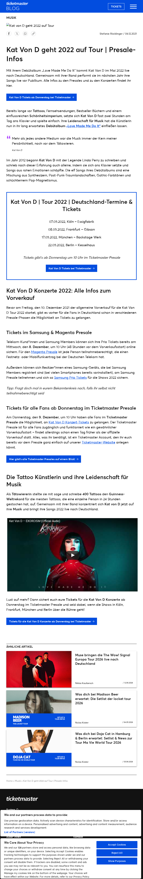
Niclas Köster (81, 722)
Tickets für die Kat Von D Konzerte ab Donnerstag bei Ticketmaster (50, 621)
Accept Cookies (117, 844)
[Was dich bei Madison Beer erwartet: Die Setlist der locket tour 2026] (39, 708)
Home (9, 780)
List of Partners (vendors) (19, 832)
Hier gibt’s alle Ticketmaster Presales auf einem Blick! (42, 459)
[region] (71, 844)
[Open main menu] (133, 8)
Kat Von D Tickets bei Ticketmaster (70, 268)
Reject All (117, 852)
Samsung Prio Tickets (70, 377)
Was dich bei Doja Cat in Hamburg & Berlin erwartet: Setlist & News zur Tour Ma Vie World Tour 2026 (103, 738)
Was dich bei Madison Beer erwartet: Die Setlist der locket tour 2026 (103, 698)
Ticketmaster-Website (98, 442)
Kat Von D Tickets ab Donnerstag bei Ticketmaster (40, 97)
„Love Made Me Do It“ (83, 126)
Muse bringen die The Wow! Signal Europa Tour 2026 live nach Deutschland (102, 659)
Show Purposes (117, 861)
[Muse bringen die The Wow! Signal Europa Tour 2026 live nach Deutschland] (39, 669)
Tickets (116, 6)
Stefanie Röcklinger (111, 33)
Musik (18, 780)
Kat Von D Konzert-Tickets (69, 422)
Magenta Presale (44, 352)
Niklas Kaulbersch (84, 683)
